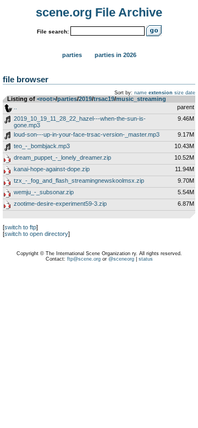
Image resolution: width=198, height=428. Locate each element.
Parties (72, 55)
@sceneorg (121, 259)
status (146, 259)
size (179, 92)
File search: (53, 32)
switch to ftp (20, 227)
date (190, 92)
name (140, 92)
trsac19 (104, 98)
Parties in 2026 (115, 55)
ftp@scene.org (84, 259)
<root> (46, 98)
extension (160, 92)
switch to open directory (36, 233)
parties (67, 98)
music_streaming (141, 98)
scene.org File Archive (99, 12)
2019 (85, 98)
